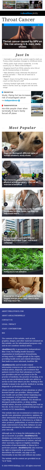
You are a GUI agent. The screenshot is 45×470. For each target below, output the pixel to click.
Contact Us (7, 320)
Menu (41, 13)
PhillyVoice (6, 13)
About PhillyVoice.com (13, 311)
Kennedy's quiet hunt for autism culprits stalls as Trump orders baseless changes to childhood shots (22, 60)
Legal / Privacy (9, 324)
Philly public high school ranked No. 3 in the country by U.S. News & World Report (20, 64)
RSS (3, 333)
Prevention (8, 92)
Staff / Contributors (11, 329)
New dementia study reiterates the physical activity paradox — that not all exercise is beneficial (20, 74)
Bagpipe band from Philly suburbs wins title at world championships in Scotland (21, 69)
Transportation (10, 105)
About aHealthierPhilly (13, 315)
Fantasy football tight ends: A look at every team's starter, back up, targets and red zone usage (20, 85)
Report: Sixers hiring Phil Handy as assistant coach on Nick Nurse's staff (20, 80)
